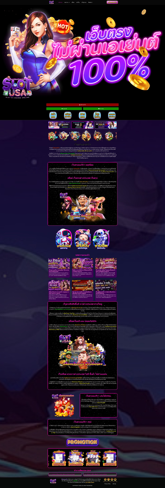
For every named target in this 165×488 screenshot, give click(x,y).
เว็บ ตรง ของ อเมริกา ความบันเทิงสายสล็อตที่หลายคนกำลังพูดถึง (81, 292)
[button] (65, 474)
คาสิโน (78, 2)
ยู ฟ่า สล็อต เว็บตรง (90, 482)
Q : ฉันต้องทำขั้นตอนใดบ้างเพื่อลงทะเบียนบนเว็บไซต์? (63, 474)
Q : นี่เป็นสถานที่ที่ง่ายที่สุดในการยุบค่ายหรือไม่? (96, 474)
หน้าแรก (60, 2)
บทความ (66, 2)
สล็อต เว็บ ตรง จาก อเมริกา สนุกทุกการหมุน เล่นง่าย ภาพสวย (59, 292)
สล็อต (73, 2)
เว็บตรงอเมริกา (82, 144)
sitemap (114, 483)
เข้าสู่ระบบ (84, 2)
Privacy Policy (107, 483)
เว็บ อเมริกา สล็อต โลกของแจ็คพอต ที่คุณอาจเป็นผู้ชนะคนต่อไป (105, 270)
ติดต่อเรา (90, 2)
